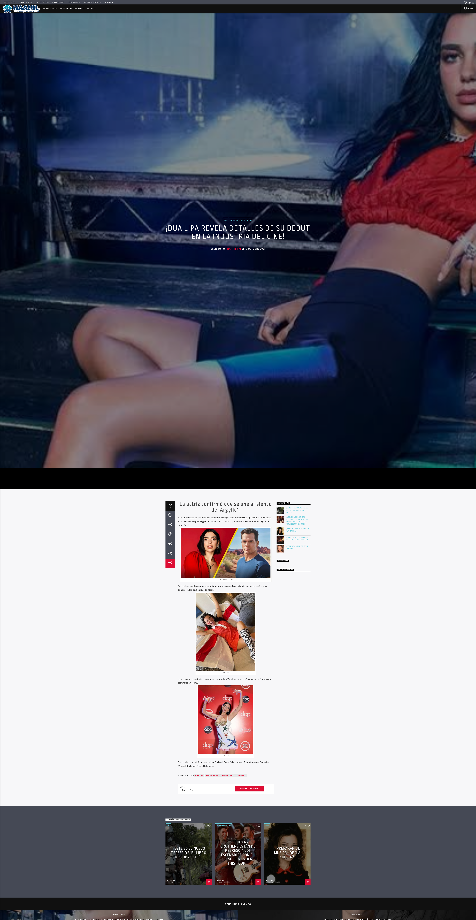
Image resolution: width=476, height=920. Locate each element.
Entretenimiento (237, 236)
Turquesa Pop (59, 2)
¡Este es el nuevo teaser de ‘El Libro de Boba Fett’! (297, 545)
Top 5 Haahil (68, 8)
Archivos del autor (249, 823)
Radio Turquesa (43, 2)
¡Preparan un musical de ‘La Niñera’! (297, 564)
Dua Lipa (199, 810)
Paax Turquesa (74, 2)
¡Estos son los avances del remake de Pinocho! (297, 573)
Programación (9, 2)
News (249, 236)
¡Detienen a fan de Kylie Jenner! (297, 582)
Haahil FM (234, 264)
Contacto (109, 2)
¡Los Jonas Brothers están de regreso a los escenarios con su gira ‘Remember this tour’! (297, 555)
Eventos (81, 8)
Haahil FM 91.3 (213, 810)
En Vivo (470, 8)
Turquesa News (26, 2)
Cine (225, 236)
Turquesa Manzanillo (93, 2)
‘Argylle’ (241, 810)
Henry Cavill (228, 810)
